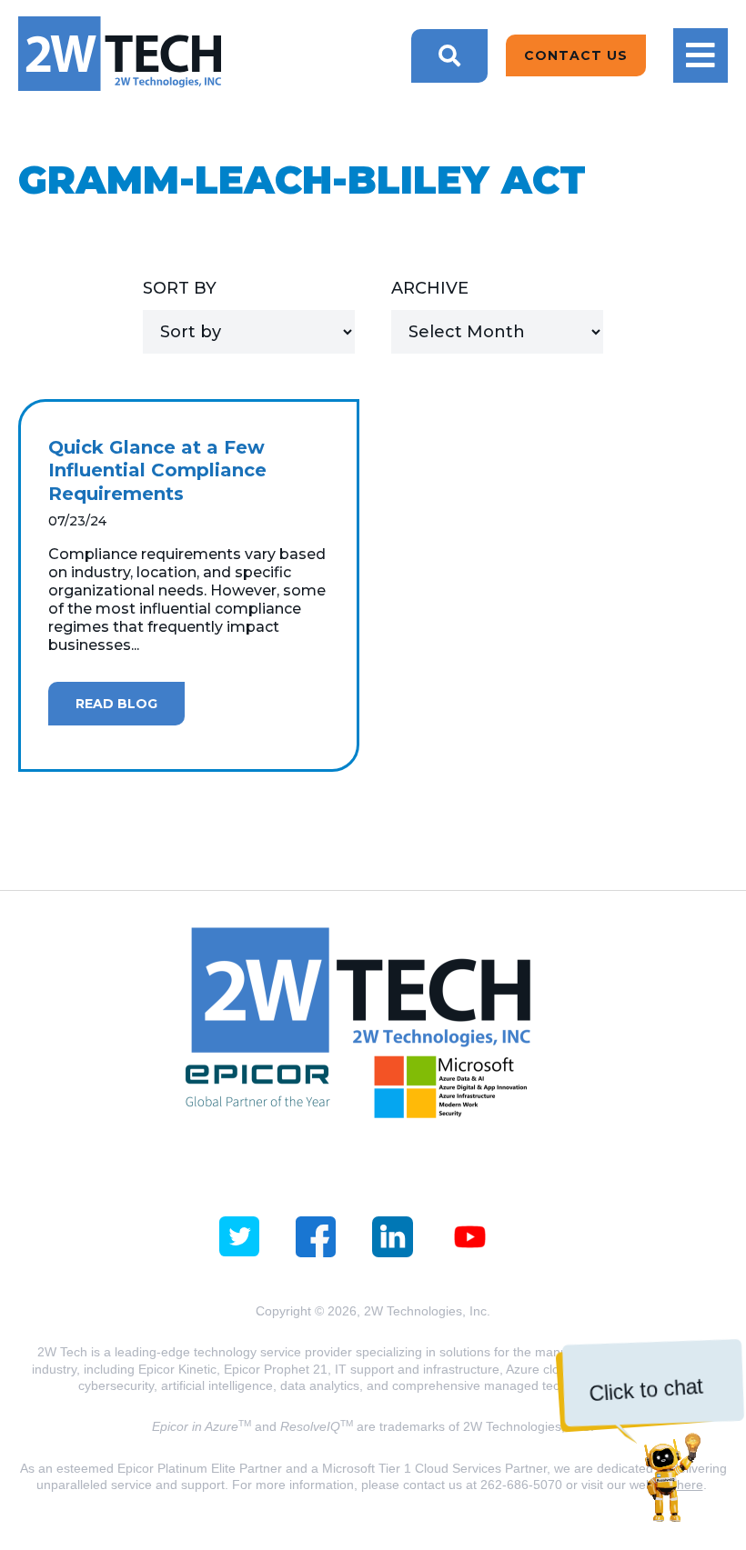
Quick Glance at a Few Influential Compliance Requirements (157, 470)
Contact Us (576, 55)
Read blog (116, 703)
